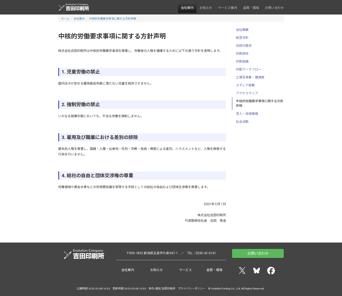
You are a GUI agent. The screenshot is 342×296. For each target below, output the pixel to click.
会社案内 (187, 8)
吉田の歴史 (244, 46)
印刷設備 (242, 61)
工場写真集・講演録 (250, 77)
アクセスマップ (247, 93)
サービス (185, 270)
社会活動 (242, 122)
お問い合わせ (274, 8)
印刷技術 (242, 53)
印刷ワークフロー (248, 69)
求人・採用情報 (247, 114)
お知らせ (206, 8)
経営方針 (242, 38)
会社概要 (242, 30)
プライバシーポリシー (192, 288)
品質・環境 (251, 8)
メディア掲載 (245, 85)
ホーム (65, 18)
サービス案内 (227, 8)
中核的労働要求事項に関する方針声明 (112, 18)
